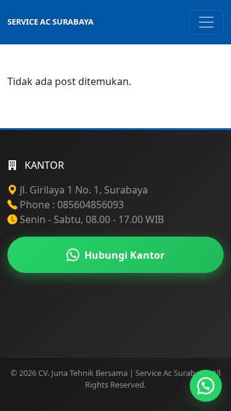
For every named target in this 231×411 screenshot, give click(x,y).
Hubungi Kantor (124, 255)
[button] (206, 386)
